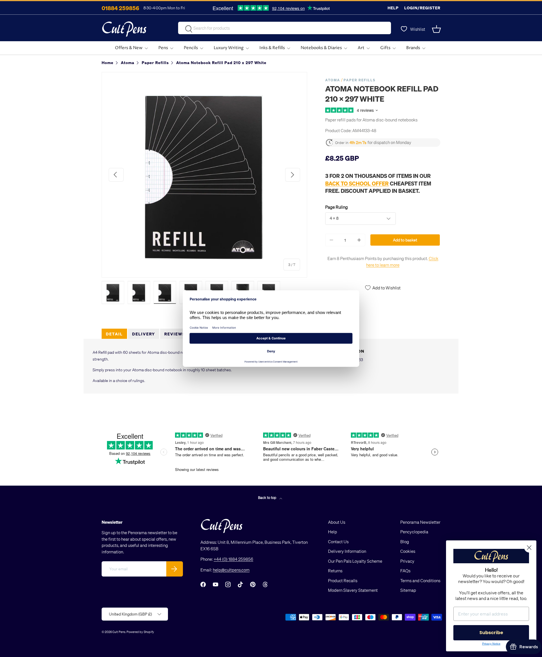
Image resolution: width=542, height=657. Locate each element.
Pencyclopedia (414, 531)
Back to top (267, 497)
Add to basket (405, 239)
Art (361, 48)
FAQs (405, 570)
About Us (336, 522)
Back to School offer (357, 183)
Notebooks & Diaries (321, 48)
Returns (335, 570)
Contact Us (338, 541)
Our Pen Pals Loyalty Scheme (355, 561)
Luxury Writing (229, 48)
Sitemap (408, 590)
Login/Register (422, 7)
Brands (413, 48)
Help (393, 7)
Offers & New (129, 48)
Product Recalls (342, 580)
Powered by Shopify (140, 632)
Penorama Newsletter (420, 522)
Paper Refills (359, 80)
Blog (404, 541)
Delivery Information (347, 551)
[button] (437, 29)
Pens (163, 48)
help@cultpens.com (231, 570)
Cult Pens (118, 632)
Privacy (407, 561)
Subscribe (491, 632)
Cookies (407, 551)
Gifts (385, 48)
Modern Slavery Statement (353, 590)
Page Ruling (336, 207)
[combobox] (284, 28)
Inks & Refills (272, 48)
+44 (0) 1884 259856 (233, 559)
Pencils (191, 48)
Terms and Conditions (420, 580)
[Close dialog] (529, 548)
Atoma (332, 80)
